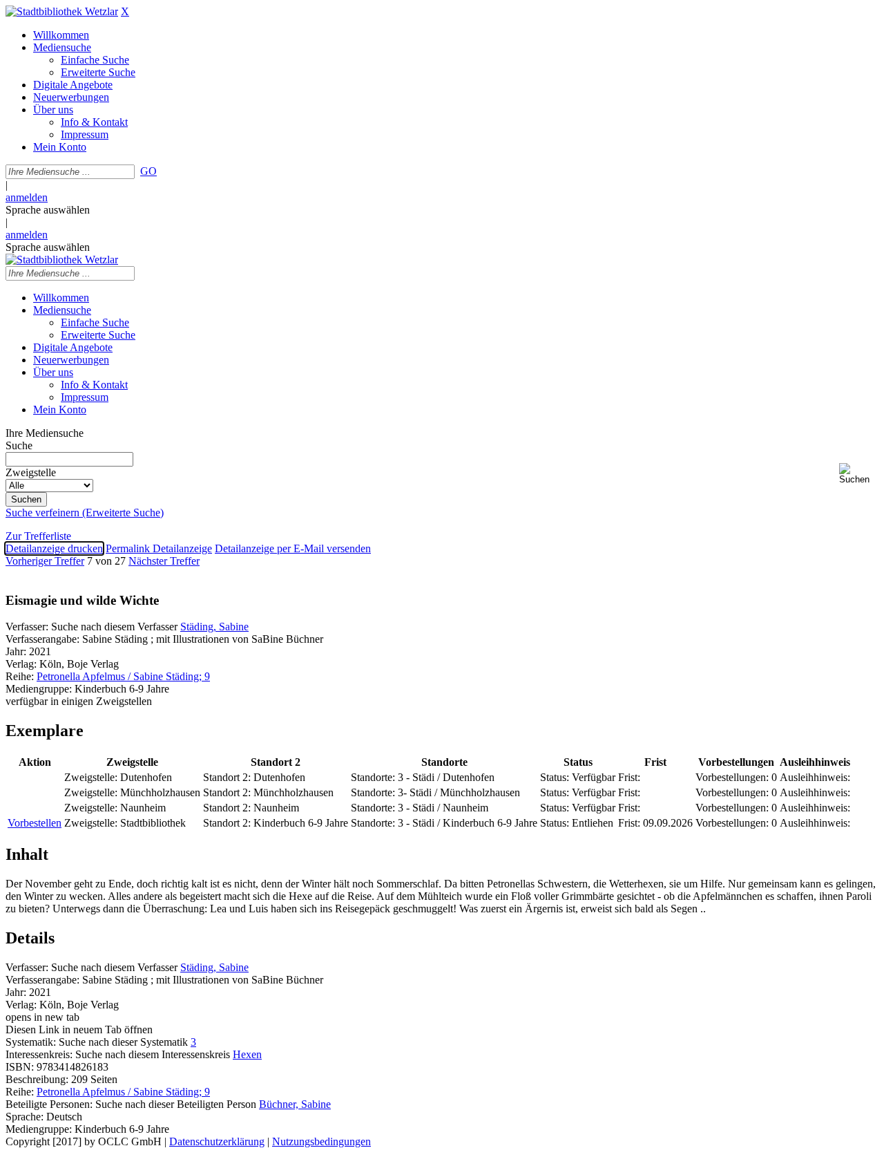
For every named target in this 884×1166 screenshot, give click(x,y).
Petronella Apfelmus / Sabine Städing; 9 (123, 676)
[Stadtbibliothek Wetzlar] (62, 11)
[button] (858, 474)
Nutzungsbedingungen (321, 1141)
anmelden (27, 197)
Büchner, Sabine (295, 1104)
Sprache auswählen (48, 210)
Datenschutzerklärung (217, 1141)
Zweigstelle (31, 472)
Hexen (247, 1054)
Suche (19, 445)
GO (148, 171)
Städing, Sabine (214, 626)
